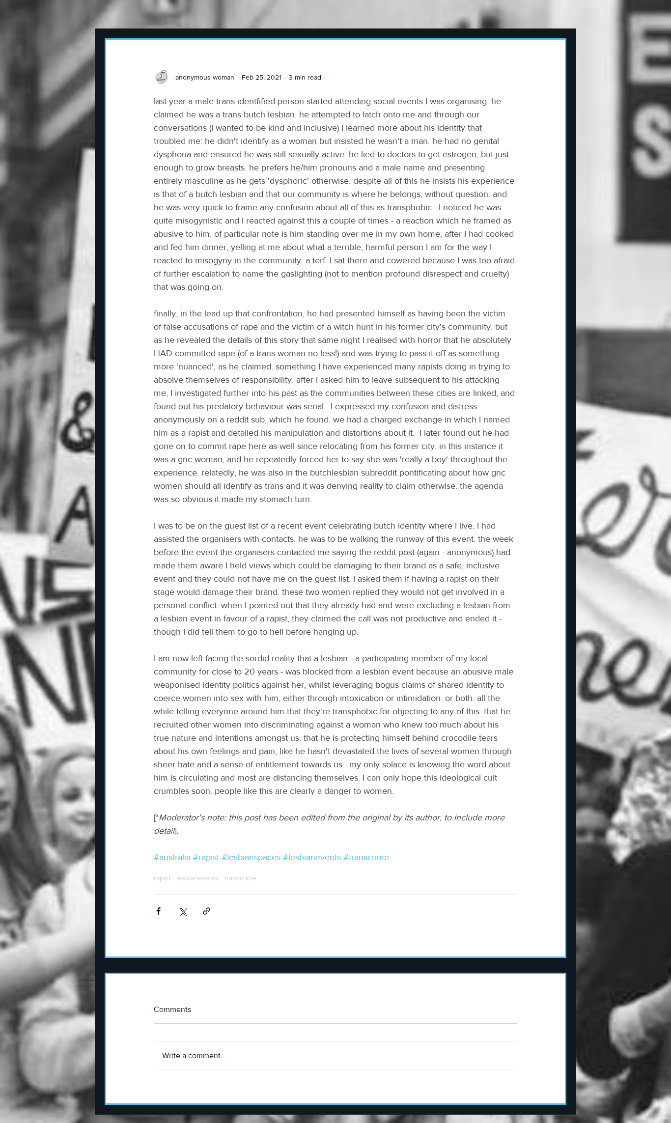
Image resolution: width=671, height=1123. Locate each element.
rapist (162, 878)
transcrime (240, 878)
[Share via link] (206, 911)
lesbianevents (197, 878)
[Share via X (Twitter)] (182, 911)
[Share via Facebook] (158, 911)
